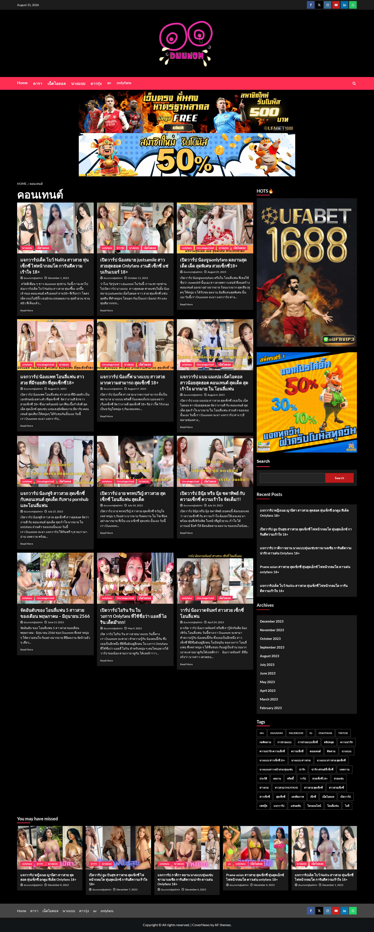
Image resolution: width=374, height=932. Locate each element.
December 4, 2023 (264, 885)
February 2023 (271, 708)
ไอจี (347, 805)
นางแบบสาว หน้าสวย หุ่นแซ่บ (276, 769)
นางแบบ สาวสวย (301, 760)
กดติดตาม (265, 742)
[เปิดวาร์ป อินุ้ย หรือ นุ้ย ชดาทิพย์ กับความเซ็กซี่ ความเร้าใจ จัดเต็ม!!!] (215, 461)
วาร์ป (303, 778)
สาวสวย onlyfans (286, 787)
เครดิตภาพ (298, 796)
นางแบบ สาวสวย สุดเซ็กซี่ (331, 760)
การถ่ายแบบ (284, 742)
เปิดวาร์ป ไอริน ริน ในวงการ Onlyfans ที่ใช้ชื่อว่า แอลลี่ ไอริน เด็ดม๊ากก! (133, 616)
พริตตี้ (290, 778)
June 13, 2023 (56, 622)
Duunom (276, 733)
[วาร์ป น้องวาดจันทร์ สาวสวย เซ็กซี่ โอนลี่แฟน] (215, 578)
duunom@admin (33, 278)
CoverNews (201, 925)
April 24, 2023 (216, 622)
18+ (262, 733)
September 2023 (272, 647)
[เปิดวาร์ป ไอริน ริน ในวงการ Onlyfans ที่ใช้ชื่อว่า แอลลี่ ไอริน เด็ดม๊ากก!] (135, 578)
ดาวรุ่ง (96, 83)
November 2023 (272, 630)
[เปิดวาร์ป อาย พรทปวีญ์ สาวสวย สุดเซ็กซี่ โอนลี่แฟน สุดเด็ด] (135, 461)
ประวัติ (263, 778)
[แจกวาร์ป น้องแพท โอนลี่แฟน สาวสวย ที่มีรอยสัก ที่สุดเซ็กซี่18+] (55, 344)
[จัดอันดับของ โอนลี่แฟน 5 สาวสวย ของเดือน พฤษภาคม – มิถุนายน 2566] (55, 578)
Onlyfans (325, 733)
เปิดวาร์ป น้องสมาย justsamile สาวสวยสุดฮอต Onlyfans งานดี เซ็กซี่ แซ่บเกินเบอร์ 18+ (134, 265)
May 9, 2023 (135, 628)
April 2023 (268, 690)
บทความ (345, 769)
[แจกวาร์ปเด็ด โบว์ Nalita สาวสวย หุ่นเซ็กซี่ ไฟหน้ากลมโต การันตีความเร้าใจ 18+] (55, 228)
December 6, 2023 (195, 889)
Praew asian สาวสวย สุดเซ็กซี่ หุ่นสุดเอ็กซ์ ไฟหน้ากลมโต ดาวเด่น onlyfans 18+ (305, 569)
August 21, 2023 (57, 388)
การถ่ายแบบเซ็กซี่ (308, 742)
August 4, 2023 (216, 394)
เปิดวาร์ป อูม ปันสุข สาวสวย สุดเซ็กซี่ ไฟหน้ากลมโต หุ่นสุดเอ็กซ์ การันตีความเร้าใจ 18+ (306, 531)
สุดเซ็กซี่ (280, 796)
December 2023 (272, 621)
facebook (296, 733)
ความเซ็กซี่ (297, 751)
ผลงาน (277, 778)
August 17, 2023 (137, 388)
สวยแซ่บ (339, 778)
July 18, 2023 (135, 505)
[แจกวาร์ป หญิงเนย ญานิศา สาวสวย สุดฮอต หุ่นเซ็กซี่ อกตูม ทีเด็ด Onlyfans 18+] (49, 847)
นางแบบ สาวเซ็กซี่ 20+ (272, 760)
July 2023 (267, 664)
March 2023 (269, 699)
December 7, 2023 (126, 889)
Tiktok (343, 733)
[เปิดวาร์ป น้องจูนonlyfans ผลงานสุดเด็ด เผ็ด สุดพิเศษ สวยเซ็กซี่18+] (215, 228)
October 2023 (270, 639)
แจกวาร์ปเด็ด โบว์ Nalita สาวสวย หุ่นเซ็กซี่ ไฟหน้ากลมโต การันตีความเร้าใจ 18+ (54, 265)
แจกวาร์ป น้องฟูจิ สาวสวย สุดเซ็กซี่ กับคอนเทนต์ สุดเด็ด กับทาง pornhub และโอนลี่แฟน (54, 499)
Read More (26, 310)
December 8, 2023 (58, 885)
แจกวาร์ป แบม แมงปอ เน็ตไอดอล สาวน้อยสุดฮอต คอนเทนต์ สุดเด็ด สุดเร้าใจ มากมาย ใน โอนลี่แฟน (214, 382)
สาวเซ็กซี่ (265, 796)
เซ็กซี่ (313, 796)
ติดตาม (331, 751)
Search (263, 461)
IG (311, 733)
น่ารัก (302, 769)
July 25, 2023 (55, 511)
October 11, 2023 (138, 278)
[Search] (354, 83)
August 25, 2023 (217, 272)
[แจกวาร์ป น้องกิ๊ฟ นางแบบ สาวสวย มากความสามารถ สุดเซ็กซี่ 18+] (135, 344)
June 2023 (268, 673)
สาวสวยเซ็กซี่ (336, 787)
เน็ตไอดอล (57, 83)
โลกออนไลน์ (314, 805)
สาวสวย (264, 787)
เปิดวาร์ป (345, 796)
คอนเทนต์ (315, 751)
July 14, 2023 (215, 505)
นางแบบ (78, 83)
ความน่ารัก (346, 742)
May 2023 (267, 682)
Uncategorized (205, 247)
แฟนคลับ (296, 805)
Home (22, 82)
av (109, 82)
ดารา (37, 83)
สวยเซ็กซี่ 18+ (320, 778)
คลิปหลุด (329, 742)
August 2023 (269, 656)
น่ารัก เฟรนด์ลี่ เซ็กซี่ (322, 769)
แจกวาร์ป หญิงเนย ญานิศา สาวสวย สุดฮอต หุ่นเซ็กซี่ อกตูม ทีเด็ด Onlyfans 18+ (304, 512)
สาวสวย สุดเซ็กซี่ (313, 787)
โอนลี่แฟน (333, 805)
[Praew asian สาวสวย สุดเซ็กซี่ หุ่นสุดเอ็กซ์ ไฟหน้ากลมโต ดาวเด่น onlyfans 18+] (255, 847)
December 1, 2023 (58, 278)
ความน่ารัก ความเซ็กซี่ (272, 751)
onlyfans (124, 82)
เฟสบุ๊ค (263, 805)
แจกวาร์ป (279, 805)
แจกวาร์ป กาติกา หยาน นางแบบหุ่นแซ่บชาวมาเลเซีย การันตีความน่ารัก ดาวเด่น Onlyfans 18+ (305, 550)
